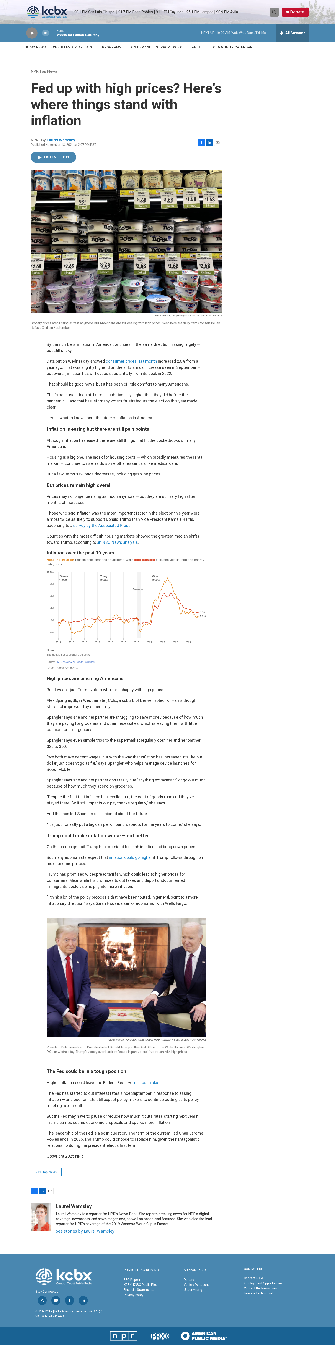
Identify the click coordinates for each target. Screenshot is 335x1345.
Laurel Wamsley (61, 140)
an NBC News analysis (117, 542)
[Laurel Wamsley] (41, 1217)
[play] (32, 33)
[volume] (45, 33)
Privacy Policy (133, 1295)
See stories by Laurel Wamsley (85, 1231)
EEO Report (132, 1280)
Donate (297, 12)
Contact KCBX (254, 1278)
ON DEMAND (141, 47)
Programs (111, 47)
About (197, 47)
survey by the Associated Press (102, 525)
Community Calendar (233, 47)
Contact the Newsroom (260, 1288)
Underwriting (193, 1290)
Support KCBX (169, 47)
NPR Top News (44, 71)
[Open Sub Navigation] (96, 47)
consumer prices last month (131, 361)
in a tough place (147, 1082)
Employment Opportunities (263, 1283)
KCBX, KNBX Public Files (140, 1285)
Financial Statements (139, 1290)
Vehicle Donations (196, 1285)
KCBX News (36, 47)
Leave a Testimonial (258, 1293)
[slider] (53, 32)
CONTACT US (253, 1269)
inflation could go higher (130, 857)
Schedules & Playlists (71, 47)
